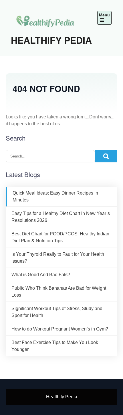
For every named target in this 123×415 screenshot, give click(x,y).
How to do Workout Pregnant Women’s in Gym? (59, 328)
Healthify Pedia (51, 40)
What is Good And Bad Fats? (40, 274)
